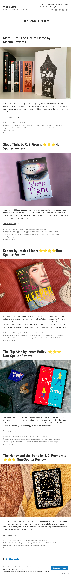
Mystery (32, 234)
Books (65, 4)
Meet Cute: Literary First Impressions (54, 6)
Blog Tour (18, 125)
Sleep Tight (55, 234)
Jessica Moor (60, 335)
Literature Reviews (40, 229)
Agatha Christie (10, 125)
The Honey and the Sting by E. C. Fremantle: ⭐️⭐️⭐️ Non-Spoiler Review (35, 457)
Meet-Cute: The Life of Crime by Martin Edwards (26, 40)
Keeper (5, 338)
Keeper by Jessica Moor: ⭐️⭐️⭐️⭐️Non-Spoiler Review (33, 252)
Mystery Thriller (41, 234)
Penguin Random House (37, 338)
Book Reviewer (46, 232)
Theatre (59, 4)
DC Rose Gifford (8, 234)
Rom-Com (28, 442)
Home (43, 4)
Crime (33, 125)
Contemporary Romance (29, 439)
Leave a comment (10, 133)
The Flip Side (42, 442)
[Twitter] (52, 9)
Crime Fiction (40, 125)
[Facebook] (56, 9)
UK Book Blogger (8, 130)
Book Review (36, 232)
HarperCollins (7, 128)
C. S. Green (54, 232)
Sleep (49, 234)
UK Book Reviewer (60, 338)
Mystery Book (24, 338)
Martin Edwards (43, 128)
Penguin (5, 442)
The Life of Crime (54, 128)
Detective (48, 125)
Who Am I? (50, 4)
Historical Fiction (51, 543)
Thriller (20, 237)
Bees (6, 543)
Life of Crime (33, 128)
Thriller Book (49, 338)
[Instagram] (66, 9)
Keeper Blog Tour (13, 338)
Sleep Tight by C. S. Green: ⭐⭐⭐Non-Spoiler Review (33, 146)
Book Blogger (26, 125)
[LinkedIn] (63, 9)
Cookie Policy (47, 572)
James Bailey (57, 439)
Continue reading (9, 117)
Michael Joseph (8, 545)
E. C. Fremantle (41, 543)
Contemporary (16, 439)
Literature (29, 123)
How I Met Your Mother (44, 439)
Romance (35, 442)
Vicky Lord (9, 7)
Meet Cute (36, 123)
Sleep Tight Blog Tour (10, 237)
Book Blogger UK (26, 232)
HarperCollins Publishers (20, 128)
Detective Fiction (57, 125)
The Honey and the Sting (38, 545)
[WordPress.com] (59, 9)
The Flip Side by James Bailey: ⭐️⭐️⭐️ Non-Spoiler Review (32, 353)
